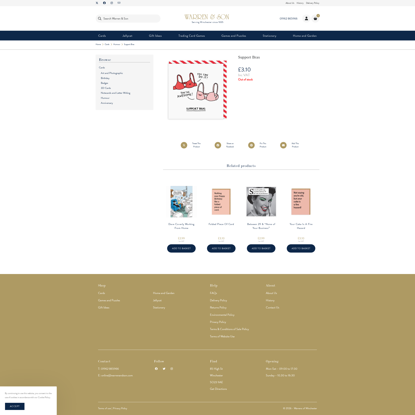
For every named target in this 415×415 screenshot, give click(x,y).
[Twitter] (164, 369)
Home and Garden (163, 293)
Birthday (105, 78)
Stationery (159, 307)
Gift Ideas (103, 307)
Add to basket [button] (181, 248)
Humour (105, 98)
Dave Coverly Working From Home (181, 226)
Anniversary (107, 103)
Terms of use (104, 408)
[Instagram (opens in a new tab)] (111, 3)
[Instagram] (172, 369)
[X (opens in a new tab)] (98, 3)
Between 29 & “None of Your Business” (261, 226)
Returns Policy (218, 307)
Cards (102, 68)
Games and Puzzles (109, 300)
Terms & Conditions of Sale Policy (229, 329)
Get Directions (218, 389)
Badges (104, 83)
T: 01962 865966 (108, 368)
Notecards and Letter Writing (115, 93)
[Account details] (306, 18)
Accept (15, 406)
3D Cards (106, 88)
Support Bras (129, 44)
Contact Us (272, 307)
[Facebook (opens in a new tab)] (104, 3)
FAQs (213, 293)
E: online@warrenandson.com (115, 375)
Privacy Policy (218, 322)
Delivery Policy (312, 3)
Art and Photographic (112, 73)
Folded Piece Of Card (221, 224)
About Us (290, 3)
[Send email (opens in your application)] (119, 3)
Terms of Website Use (222, 336)
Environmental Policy (222, 315)
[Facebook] (156, 369)
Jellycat (157, 300)
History (300, 3)
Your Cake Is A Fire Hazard (301, 226)
